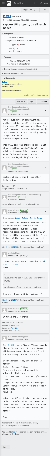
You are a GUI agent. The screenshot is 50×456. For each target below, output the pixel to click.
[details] (40, 261)
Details (26, 95)
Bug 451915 (8, 345)
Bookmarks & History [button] (26, 40)
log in (14, 432)
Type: (14, 45)
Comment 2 (12, 213)
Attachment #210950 (10, 247)
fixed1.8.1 (14, 328)
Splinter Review (41, 95)
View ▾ (44, 10)
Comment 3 (12, 256)
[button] (43, 3)
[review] (15, 264)
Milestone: (11, 64)
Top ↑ (5, 447)
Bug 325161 (16, 16)
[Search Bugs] (35, 3)
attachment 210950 (24, 261)
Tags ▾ (31, 101)
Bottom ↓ (21, 101)
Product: (12, 38)
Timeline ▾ (42, 101)
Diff (32, 95)
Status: (13, 61)
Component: (11, 40)
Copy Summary (29, 10)
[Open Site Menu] (3, 3)
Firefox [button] (20, 38)
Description (12, 114)
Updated (11, 199)
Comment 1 (12, 171)
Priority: (12, 48)
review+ (18, 91)
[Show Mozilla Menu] (9, 3)
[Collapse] (45, 110)
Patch (4, 82)
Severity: (12, 51)
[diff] (6, 264)
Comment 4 (12, 311)
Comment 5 (12, 339)
